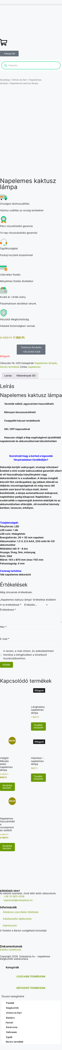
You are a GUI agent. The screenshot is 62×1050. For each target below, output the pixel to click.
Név (3, 626)
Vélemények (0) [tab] (26, 375)
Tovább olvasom (38, 726)
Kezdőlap (5, 79)
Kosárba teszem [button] (7, 786)
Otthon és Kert (19, 79)
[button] (31, 4)
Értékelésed (8, 609)
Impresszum (10, 925)
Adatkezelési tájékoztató (17, 918)
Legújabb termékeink (31, 976)
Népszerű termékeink (31, 988)
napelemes (34, 366)
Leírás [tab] (8, 375)
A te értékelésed (10, 604)
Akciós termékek (9, 366)
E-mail (4, 638)
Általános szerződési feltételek (20, 912)
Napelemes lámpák (46, 363)
